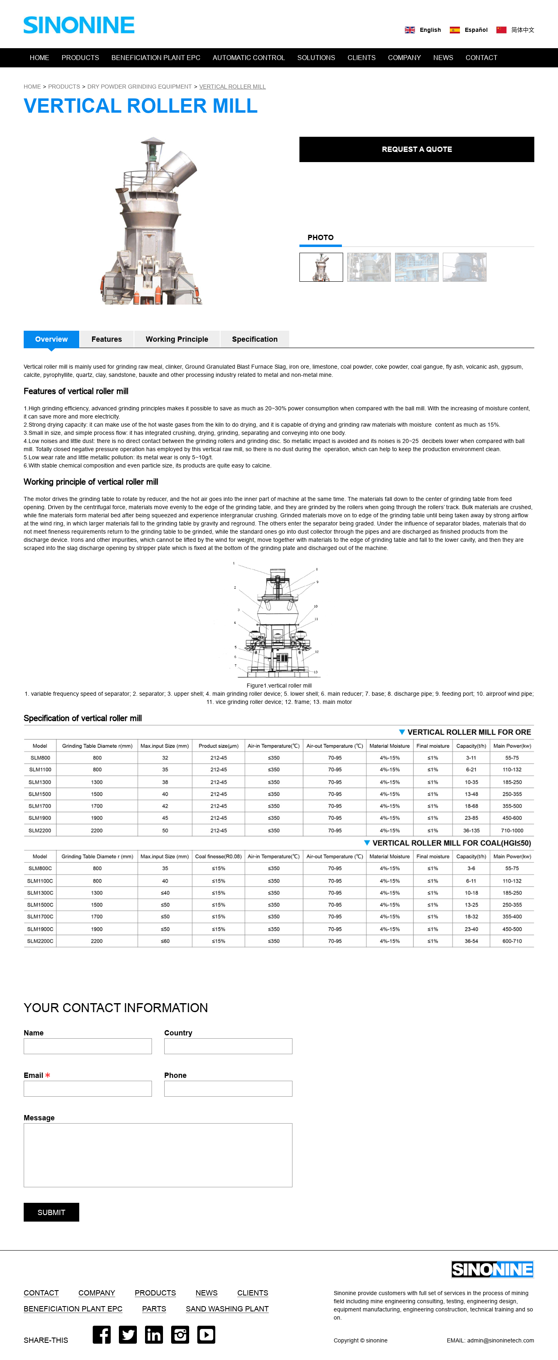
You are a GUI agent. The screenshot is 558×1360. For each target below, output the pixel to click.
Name (34, 1032)
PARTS (154, 1309)
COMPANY (404, 57)
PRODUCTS (80, 57)
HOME (39, 57)
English (430, 30)
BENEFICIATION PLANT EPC (156, 57)
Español (476, 30)
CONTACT (482, 57)
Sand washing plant (227, 1309)
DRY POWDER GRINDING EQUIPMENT (139, 86)
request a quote (417, 149)
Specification (255, 339)
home (32, 86)
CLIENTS (362, 57)
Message (39, 1117)
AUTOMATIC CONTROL (249, 57)
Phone (175, 1075)
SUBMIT (51, 1212)
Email (34, 1075)
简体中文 (522, 30)
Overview (51, 339)
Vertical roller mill (232, 86)
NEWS (443, 57)
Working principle (177, 339)
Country (178, 1032)
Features (107, 339)
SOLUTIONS (316, 57)
